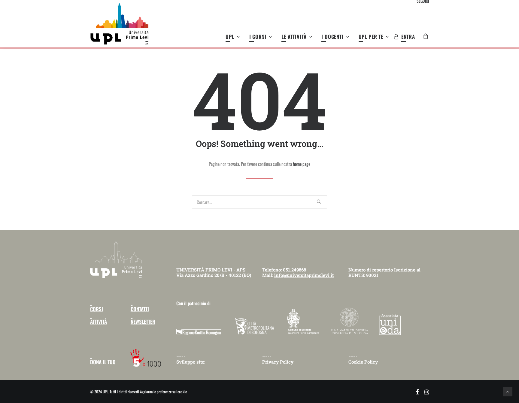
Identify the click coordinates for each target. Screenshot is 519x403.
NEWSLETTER (143, 321)
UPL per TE (371, 36)
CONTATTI (140, 309)
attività (98, 321)
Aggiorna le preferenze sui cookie (163, 392)
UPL (230, 36)
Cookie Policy (363, 362)
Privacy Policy (277, 362)
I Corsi (258, 36)
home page (301, 163)
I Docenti (332, 36)
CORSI (96, 309)
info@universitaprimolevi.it (304, 275)
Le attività (293, 36)
